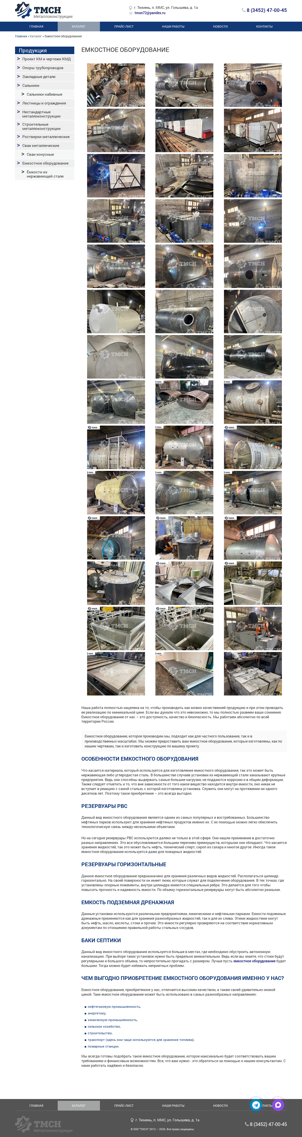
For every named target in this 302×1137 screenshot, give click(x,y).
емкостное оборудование (254, 961)
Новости (220, 26)
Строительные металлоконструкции (41, 126)
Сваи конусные (40, 154)
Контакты (264, 26)
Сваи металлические (40, 145)
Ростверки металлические (46, 136)
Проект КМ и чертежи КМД (46, 58)
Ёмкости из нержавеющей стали (45, 174)
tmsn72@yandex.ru (150, 12)
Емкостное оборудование (45, 163)
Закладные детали (38, 76)
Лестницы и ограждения (44, 103)
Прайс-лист (124, 26)
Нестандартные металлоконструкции (41, 114)
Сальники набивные (44, 94)
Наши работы (173, 26)
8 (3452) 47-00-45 (266, 10)
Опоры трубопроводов (42, 67)
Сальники (30, 85)
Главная (36, 26)
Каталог (79, 26)
